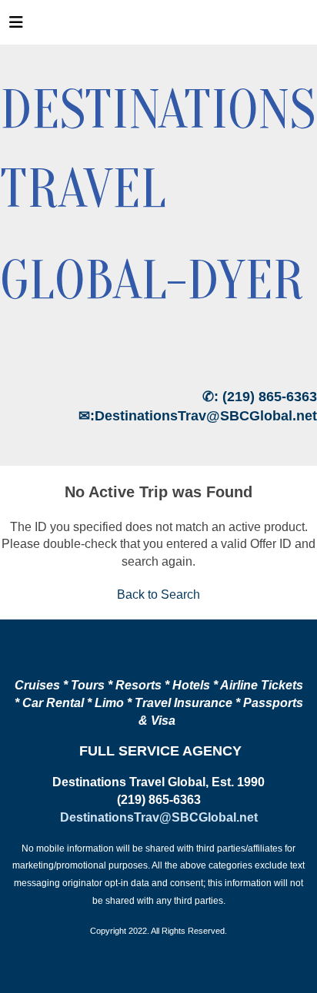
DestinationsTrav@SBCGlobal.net (206, 415)
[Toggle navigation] (16, 26)
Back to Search (158, 594)
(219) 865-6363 (269, 396)
